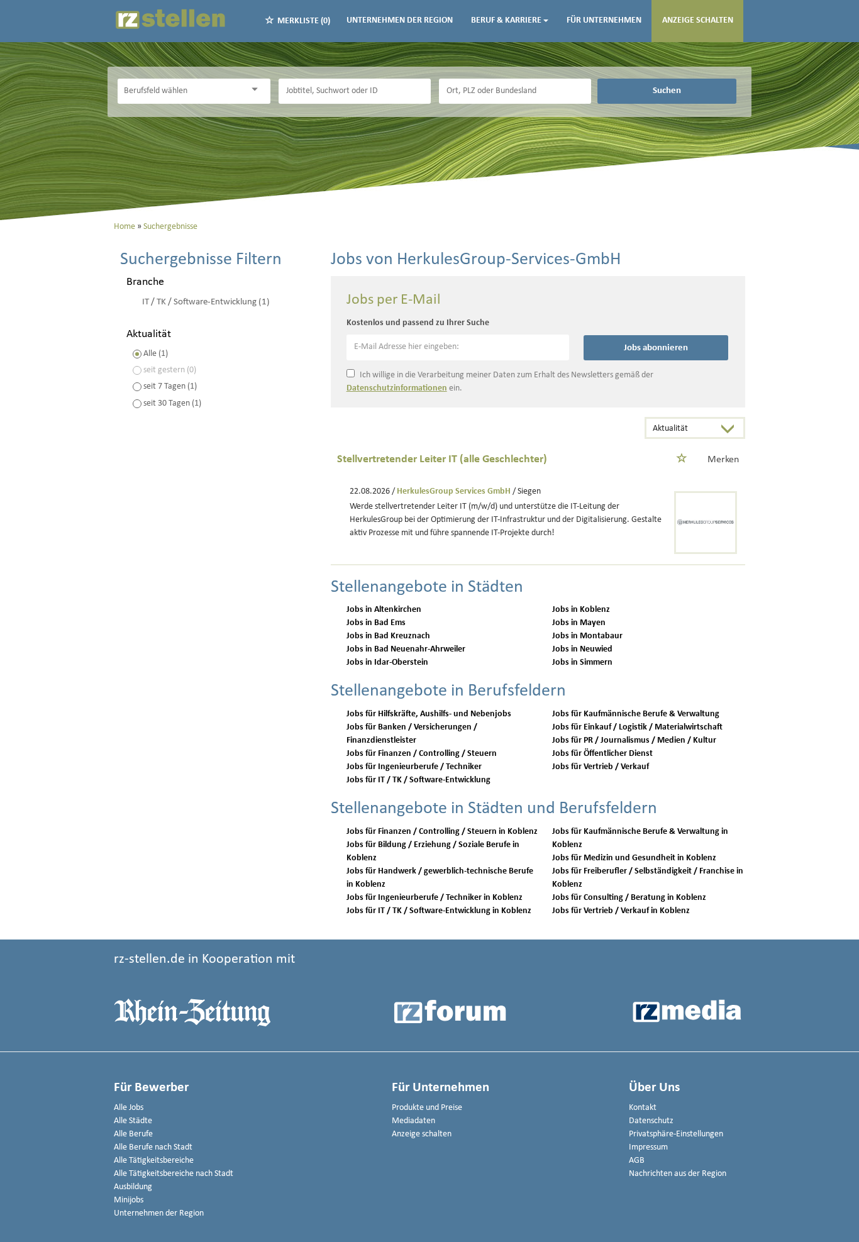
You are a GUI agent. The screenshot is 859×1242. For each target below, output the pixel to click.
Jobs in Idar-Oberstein (387, 662)
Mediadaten (413, 1121)
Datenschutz (651, 1121)
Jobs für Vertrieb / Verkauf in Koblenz (621, 911)
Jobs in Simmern (582, 662)
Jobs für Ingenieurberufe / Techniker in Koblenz (434, 897)
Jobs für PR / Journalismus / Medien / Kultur (634, 740)
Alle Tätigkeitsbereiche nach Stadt (173, 1173)
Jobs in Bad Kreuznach (388, 636)
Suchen (667, 91)
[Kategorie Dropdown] (257, 90)
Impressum (648, 1147)
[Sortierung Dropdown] (730, 429)
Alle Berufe (133, 1134)
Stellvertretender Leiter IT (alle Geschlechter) (442, 459)
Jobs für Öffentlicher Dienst (602, 753)
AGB (637, 1160)
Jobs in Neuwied (582, 649)
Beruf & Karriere (506, 20)
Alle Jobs (128, 1107)
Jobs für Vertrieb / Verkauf (600, 767)
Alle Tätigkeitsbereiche (154, 1160)
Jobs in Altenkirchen (383, 609)
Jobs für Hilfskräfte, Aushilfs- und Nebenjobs (428, 714)
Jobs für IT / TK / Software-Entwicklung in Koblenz (438, 911)
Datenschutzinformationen (396, 388)
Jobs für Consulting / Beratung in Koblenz (629, 897)
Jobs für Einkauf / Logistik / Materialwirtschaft (637, 727)
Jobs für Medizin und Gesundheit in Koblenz (634, 858)
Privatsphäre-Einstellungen (676, 1134)
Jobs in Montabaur (587, 636)
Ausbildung (133, 1187)
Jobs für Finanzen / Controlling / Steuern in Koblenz (442, 831)
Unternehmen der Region (399, 20)
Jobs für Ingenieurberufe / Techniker (414, 767)
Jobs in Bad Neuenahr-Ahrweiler (405, 649)
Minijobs (128, 1200)
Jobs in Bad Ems (376, 623)
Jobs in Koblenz (581, 609)
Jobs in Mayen (579, 623)
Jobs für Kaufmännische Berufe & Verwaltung (635, 714)
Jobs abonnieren (656, 348)
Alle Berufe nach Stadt (153, 1147)
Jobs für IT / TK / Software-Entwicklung (418, 780)
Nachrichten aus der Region (677, 1173)
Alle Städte (133, 1121)
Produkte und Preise (427, 1107)
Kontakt (643, 1107)
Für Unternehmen (604, 20)
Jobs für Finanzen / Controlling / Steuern (421, 753)
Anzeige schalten (697, 20)
